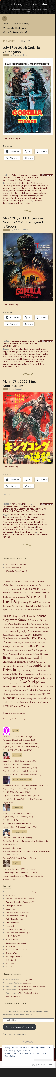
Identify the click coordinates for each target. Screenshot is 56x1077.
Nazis (18, 690)
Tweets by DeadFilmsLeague (15, 718)
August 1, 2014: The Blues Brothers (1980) (21, 746)
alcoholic (31, 616)
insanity (18, 677)
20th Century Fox (12, 616)
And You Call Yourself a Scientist (20, 898)
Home (5, 23)
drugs (29, 670)
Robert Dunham (31, 193)
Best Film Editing (19, 638)
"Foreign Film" (30, 581)
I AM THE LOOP (13, 936)
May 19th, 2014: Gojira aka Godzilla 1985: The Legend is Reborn (23, 222)
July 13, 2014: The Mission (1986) (17, 750)
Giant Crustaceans (11, 343)
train (43, 698)
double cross (41, 665)
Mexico (44, 682)
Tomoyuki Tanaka (11, 366)
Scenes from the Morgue (16, 942)
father (35, 670)
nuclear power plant (19, 354)
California (23, 658)
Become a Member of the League (19, 1027)
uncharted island (34, 534)
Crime (43, 588)
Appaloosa (27, 982)
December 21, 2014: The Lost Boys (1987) (20, 736)
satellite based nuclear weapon (30, 359)
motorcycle (8, 193)
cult (25, 666)
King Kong (32, 524)
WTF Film (10, 963)
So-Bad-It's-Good (23, 180)
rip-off (20, 193)
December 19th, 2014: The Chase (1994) (20, 767)
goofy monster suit (21, 522)
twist (48, 698)
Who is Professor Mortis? (15, 32)
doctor (29, 666)
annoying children (18, 183)
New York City (29, 690)
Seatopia (16, 195)
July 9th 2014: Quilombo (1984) (16, 792)
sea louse (25, 361)
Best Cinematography (41, 627)
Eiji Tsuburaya (33, 519)
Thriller (26, 609)
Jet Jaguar (23, 188)
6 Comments (46, 504)
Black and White (19, 589)
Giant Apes (8, 509)
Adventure (23, 175)
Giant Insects (9, 177)
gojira (18, 351)
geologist (36, 349)
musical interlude (34, 686)
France (22, 673)
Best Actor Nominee (39, 620)
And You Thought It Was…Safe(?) (20, 902)
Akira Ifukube (35, 514)
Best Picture (25, 646)
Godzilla (32, 185)
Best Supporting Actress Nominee (33, 653)
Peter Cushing (16, 694)
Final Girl (10, 925)
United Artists (10, 702)
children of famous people (19, 661)
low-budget (30, 682)
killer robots (21, 524)
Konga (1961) (28, 979)
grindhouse (39, 674)
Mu (15, 193)
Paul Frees (7, 527)
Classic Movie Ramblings (16, 915)
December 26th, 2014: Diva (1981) (17, 764)
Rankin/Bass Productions (24, 527)
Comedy (34, 589)
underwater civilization (20, 203)
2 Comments (46, 175)
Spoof (5, 609)
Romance (7, 605)
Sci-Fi (5, 180)
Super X (27, 364)
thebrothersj (11, 959)
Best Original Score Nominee (24, 642)
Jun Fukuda (34, 188)
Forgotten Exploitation (15, 929)
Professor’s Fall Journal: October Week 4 (19, 858)
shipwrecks (8, 364)
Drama (6, 592)
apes (14, 517)
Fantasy (25, 592)
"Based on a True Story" (13, 581)
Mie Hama (42, 524)
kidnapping (7, 682)
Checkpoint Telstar (14, 905)
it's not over (32, 677)
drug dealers (22, 670)
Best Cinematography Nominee (20, 631)
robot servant (16, 529)
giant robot (16, 185)
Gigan (24, 185)
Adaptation (10, 584)
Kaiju (17, 177)
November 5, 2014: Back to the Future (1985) (22, 743)
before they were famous (24, 617)
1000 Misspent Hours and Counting (21, 891)
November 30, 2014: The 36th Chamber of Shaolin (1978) (27, 785)
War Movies (36, 609)
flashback (15, 674)
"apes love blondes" (19, 514)
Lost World (26, 177)
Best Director (21, 634)
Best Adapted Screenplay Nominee (22, 624)
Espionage (7, 506)
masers (37, 351)
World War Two (22, 706)
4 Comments (46, 341)
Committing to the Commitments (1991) (20, 872)
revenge (38, 694)
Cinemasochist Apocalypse (17, 912)
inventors (7, 188)
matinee (29, 190)
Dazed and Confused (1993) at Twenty (19, 869)
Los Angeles (15, 683)
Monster (21, 597)
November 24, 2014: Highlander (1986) (19, 739)
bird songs (14, 349)
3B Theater (10, 895)
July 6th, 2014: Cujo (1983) (14, 820)
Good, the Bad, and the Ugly (18, 932)
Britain (7, 657)
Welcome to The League (14, 27)
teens (19, 698)
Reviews (46, 602)
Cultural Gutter (12, 922)
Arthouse (33, 585)
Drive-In (6, 185)
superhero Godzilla (28, 198)
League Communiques (14, 713)
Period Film (35, 602)
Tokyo (41, 364)
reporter (11, 359)
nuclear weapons (14, 356)
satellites (7, 361)
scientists (7, 195)
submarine (37, 529)
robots (42, 193)
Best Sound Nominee (22, 650)
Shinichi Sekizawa (28, 195)
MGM (6, 686)
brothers (16, 658)
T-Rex (16, 532)
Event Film (34, 341)
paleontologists (30, 356)
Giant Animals (29, 506)
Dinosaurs (33, 175)
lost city (20, 190)
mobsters (13, 686)
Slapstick (29, 605)
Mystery (24, 602)
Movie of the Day (21, 23)
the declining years (18, 200)
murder (21, 686)
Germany (29, 674)
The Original (15, 609)
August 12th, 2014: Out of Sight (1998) (19, 788)
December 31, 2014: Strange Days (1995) (20, 760)
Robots (35, 177)
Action (15, 175)
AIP (23, 616)
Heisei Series (27, 351)
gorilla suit (35, 522)
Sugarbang (10, 946)
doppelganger (20, 519)
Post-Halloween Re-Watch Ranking (17, 837)
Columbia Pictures (11, 665)
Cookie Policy (9, 1056)
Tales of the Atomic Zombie (17, 949)
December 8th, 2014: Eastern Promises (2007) (22, 774)
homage (7, 678)
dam (41, 183)
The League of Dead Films (27, 3)
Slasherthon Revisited (12, 847)
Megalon (37, 190)
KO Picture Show (13, 939)
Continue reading (12, 138)
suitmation (14, 198)
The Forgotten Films (14, 956)
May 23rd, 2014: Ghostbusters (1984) (18, 823)
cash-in (36, 517)
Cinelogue (10, 908)
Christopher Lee (40, 662)
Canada (30, 658)
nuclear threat (35, 354)
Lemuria (13, 190)
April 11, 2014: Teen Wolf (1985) (33, 986)
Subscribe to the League (15, 1003)
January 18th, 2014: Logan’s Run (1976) (20, 826)
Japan (15, 188)
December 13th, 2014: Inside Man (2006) (20, 771)
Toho (30, 200)
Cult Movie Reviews (14, 919)
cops (21, 665)
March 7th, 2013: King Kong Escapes (19, 383)
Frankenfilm (25, 349)
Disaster (25, 341)
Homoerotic (42, 185)
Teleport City (11, 953)
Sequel (11, 180)
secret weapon (37, 361)
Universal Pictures (29, 702)
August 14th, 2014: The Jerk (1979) (18, 816)
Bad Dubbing (32, 183)
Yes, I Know (11, 966)
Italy (43, 678)
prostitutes (25, 694)
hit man (49, 674)
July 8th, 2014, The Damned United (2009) (21, 795)
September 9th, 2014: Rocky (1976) (18, 813)
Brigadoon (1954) (26, 989)
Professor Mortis (20, 55)
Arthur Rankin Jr (24, 517)
